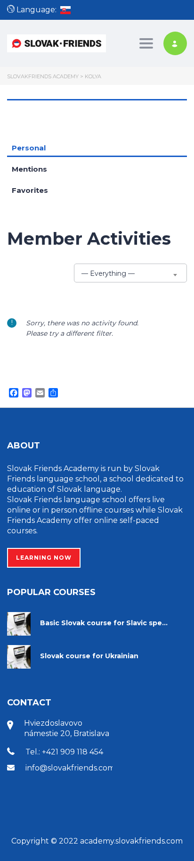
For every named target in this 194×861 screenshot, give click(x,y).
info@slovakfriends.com (70, 767)
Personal (29, 147)
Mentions (29, 169)
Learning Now (44, 557)
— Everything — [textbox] (108, 273)
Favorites (30, 190)
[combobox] (130, 273)
